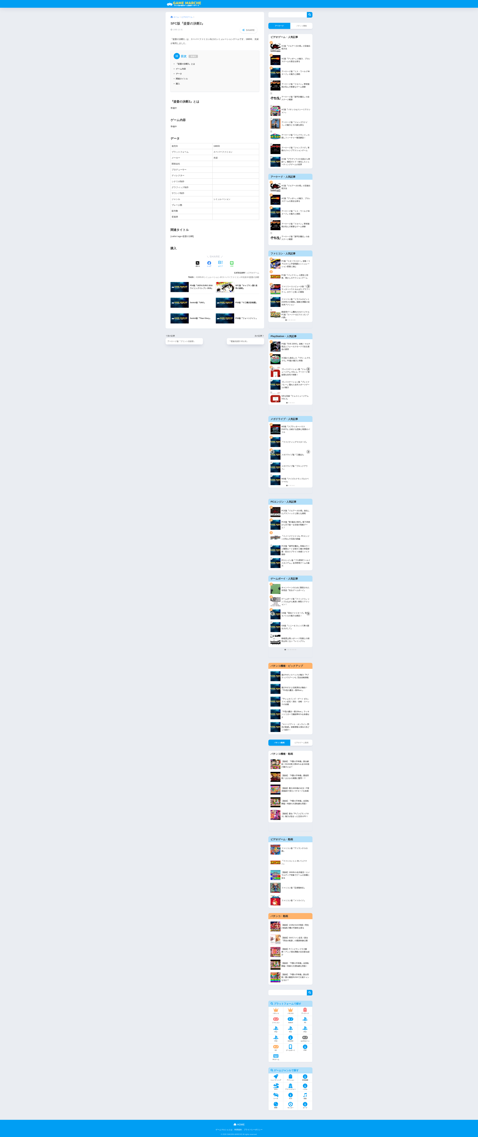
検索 (309, 15)
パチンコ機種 (301, 26)
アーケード (279, 26)
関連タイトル (182, 79)
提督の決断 (254, 277)
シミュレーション (212, 277)
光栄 (245, 277)
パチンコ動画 (279, 743)
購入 (178, 83)
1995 (199, 277)
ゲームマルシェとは (224, 1130)
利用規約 (238, 1130)
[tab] (286, 320)
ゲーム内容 (181, 69)
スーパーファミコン (231, 277)
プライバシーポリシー (253, 1130)
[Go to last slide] (272, 286)
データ (179, 74)
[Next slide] (308, 286)
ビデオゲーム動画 (301, 743)
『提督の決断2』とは (185, 64)
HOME (240, 1124)
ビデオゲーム (253, 273)
